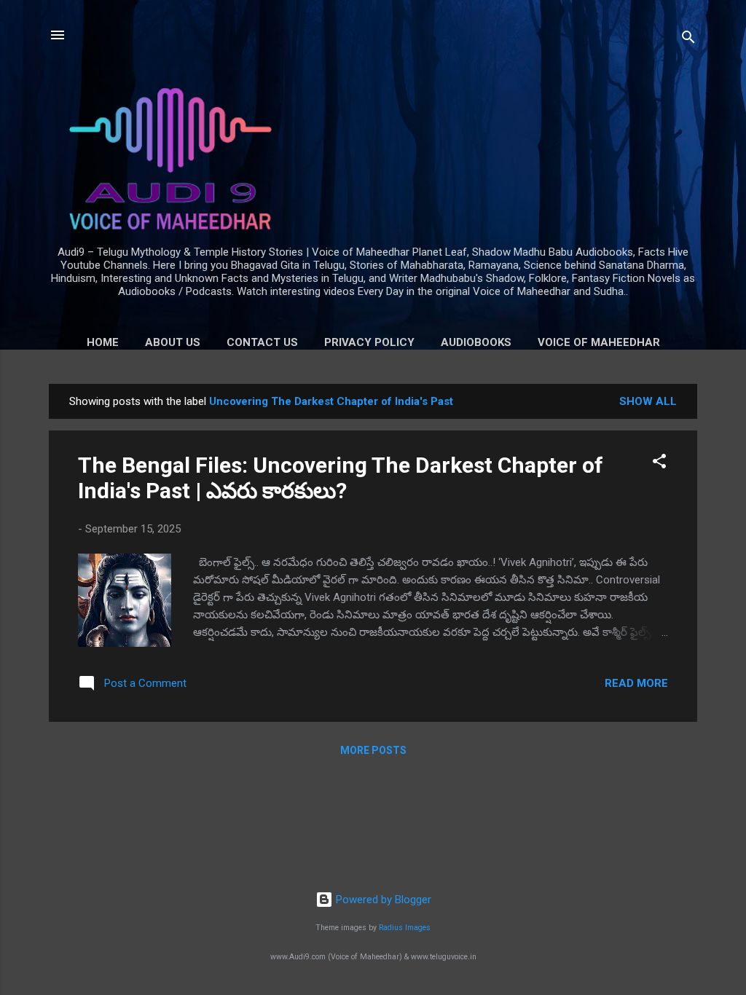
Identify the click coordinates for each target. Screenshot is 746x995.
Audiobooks (476, 342)
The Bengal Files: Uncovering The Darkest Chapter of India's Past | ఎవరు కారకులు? (340, 477)
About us (172, 342)
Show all (648, 401)
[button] (659, 463)
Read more (636, 683)
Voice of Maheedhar (599, 342)
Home (103, 342)
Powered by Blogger (382, 899)
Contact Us (262, 342)
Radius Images (405, 927)
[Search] (688, 39)
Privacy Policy (369, 342)
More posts (373, 750)
